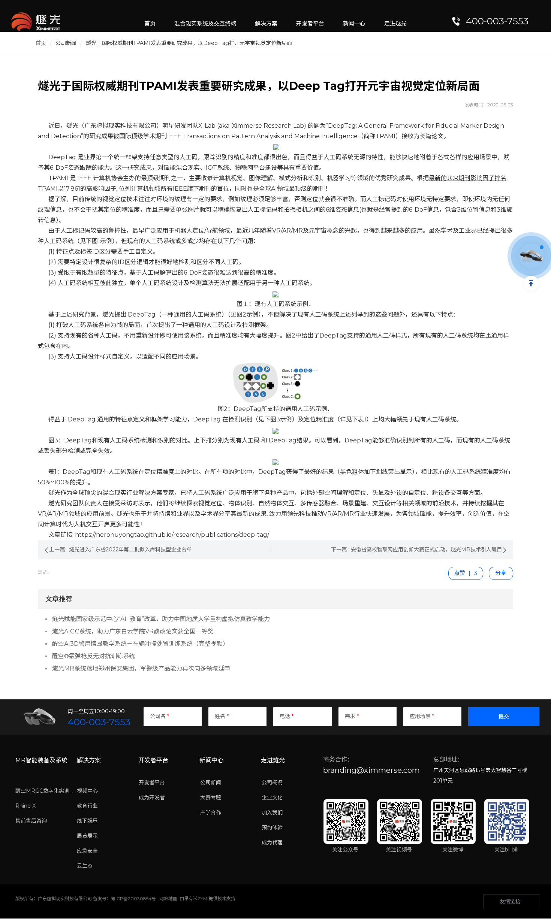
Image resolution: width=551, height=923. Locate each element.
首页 (41, 43)
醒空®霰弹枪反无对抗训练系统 (93, 656)
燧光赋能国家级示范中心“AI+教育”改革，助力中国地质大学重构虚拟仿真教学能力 (161, 619)
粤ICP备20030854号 (133, 898)
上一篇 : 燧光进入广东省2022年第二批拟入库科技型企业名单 (120, 549)
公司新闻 (65, 43)
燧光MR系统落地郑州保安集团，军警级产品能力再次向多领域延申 (141, 668)
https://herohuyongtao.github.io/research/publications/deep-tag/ (172, 534)
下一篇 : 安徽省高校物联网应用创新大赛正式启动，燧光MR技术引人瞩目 (416, 549)
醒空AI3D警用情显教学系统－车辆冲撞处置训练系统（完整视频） (140, 643)
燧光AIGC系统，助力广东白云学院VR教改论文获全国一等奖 (133, 631)
